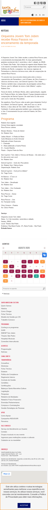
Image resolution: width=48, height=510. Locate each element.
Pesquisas (5, 394)
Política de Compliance (9, 374)
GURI (3, 330)
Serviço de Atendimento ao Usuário (14, 429)
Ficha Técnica (6, 314)
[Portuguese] (5, 12)
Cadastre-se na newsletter (11, 440)
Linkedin (38, 3)
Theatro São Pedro (8, 336)
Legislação (5, 391)
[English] (10, 12)
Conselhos (5, 363)
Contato (4, 432)
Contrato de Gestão (8, 380)
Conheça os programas (10, 327)
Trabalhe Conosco (8, 320)
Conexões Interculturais (10, 341)
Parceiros (4, 421)
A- (36, 15)
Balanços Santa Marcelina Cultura (13, 388)
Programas (5, 324)
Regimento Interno (8, 377)
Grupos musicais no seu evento (12, 435)
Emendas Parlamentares (10, 402)
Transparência (6, 360)
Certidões (4, 383)
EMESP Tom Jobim (8, 333)
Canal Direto (5, 356)
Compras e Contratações (10, 405)
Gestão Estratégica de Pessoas (12, 408)
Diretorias (4, 366)
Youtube (44, 3)
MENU (3, 20)
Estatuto (4, 371)
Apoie (3, 412)
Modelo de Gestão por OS (11, 317)
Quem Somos (6, 306)
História (4, 308)
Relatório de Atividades (9, 397)
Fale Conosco (6, 425)
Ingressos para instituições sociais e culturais (17, 437)
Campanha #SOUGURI (9, 418)
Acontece (4, 345)
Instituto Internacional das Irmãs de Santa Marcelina (33, 21)
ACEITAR (24, 505)
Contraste (32, 15)
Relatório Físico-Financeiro (11, 400)
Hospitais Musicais (8, 339)
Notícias (4, 352)
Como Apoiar (6, 416)
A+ (43, 15)
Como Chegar (6, 311)
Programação (6, 349)
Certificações (6, 386)
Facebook (35, 3)
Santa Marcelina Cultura (10, 7)
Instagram (41, 3)
